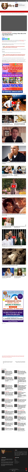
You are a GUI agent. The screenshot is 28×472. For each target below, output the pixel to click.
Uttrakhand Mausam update (14, 356)
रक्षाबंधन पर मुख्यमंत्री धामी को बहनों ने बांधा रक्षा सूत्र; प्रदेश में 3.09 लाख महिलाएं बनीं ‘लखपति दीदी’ (9, 406)
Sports (19, 376)
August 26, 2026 (19, 402)
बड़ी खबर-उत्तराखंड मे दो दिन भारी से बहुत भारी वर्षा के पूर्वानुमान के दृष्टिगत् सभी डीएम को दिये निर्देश (20, 362)
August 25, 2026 (7, 426)
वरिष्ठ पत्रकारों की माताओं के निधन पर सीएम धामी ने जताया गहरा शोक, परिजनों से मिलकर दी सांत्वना (22, 400)
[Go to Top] (26, 468)
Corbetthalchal (4, 32)
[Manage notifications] (26, 470)
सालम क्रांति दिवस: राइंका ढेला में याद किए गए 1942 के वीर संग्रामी (9, 429)
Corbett (19, 410)
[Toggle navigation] (2, 11)
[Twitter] (5, 39)
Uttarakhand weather (8, 356)
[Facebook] (3, 39)
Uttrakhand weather (21, 40)
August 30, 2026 (7, 375)
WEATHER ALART (22, 356)
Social (18, 370)
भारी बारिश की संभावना (10, 357)
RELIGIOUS (6, 410)
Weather (19, 356)
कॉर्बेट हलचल (7, 36)
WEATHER (10, 32)
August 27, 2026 (19, 390)
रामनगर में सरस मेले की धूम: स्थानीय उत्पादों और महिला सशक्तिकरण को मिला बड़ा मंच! (21, 429)
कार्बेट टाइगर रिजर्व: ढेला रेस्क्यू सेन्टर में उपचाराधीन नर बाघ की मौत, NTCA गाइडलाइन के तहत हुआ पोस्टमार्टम (22, 412)
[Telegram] (7, 39)
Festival (6, 404)
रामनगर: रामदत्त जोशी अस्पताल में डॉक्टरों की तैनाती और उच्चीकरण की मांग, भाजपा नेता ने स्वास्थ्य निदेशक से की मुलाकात (9, 401)
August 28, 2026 (7, 390)
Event (6, 370)
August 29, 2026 (19, 383)
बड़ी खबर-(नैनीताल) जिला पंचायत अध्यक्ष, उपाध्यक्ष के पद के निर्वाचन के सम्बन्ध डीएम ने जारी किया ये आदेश (7, 362)
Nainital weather (4, 356)
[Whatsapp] (9, 39)
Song (18, 404)
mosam (8, 32)
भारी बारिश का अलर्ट (6, 357)
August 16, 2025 (4, 36)
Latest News (4, 369)
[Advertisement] (14, 285)
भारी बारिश (3, 357)
